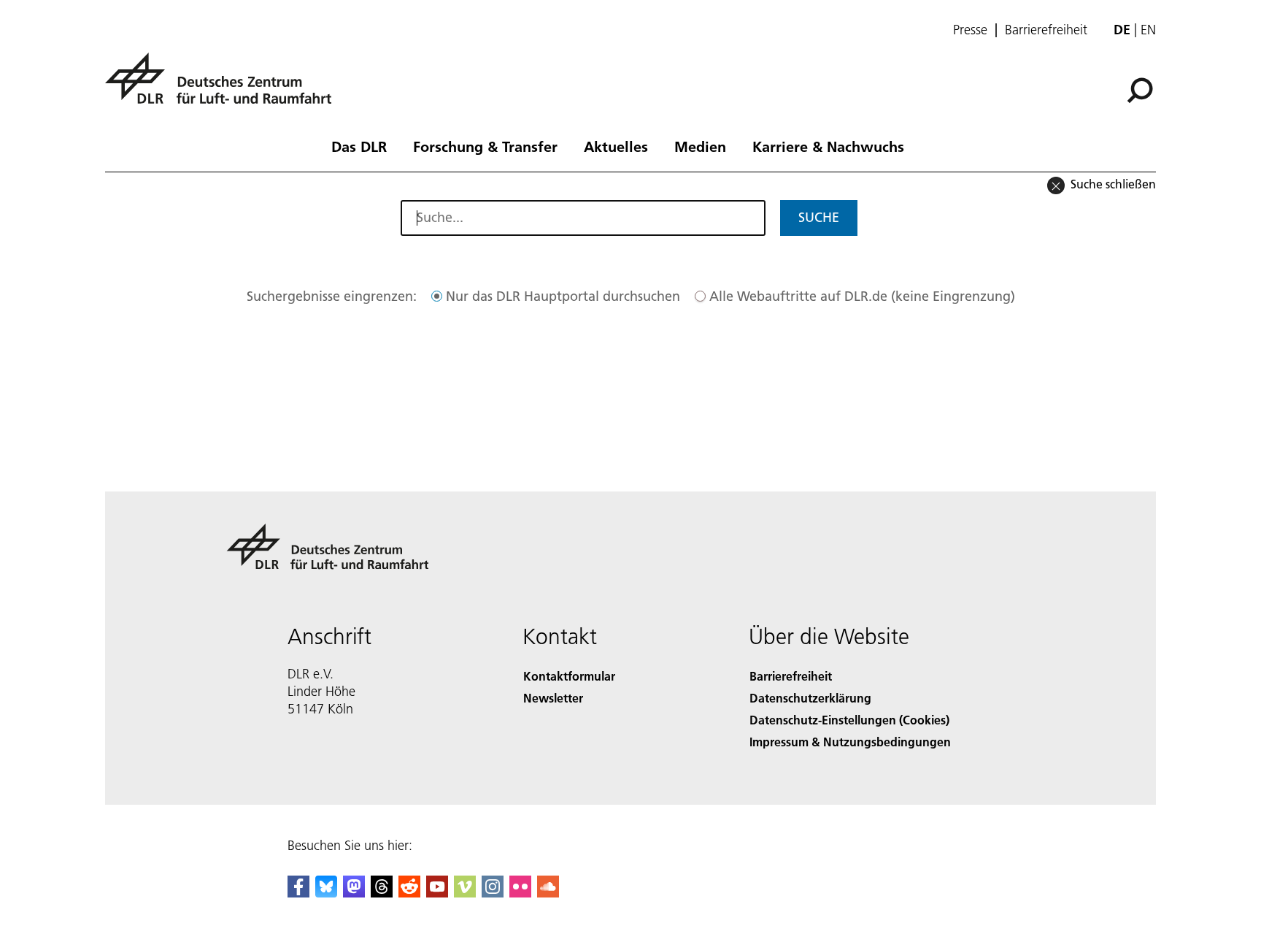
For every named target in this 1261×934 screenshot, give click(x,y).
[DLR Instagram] (493, 892)
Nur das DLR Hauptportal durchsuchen (563, 296)
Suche (818, 217)
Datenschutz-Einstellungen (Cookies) (849, 719)
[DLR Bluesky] (326, 892)
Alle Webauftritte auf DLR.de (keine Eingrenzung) (862, 296)
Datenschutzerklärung (810, 697)
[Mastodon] (354, 892)
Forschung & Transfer (485, 146)
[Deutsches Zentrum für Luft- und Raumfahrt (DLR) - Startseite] (224, 86)
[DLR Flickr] (520, 892)
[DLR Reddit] (409, 892)
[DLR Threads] (382, 892)
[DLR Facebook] (298, 892)
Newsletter (553, 697)
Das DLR (359, 146)
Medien (700, 146)
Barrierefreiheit (1046, 30)
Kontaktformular (569, 676)
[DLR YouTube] (437, 892)
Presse (970, 30)
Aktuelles (616, 146)
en (1148, 29)
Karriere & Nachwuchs (828, 146)
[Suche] (1142, 89)
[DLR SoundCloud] (548, 892)
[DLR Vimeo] (465, 892)
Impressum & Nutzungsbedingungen (850, 741)
